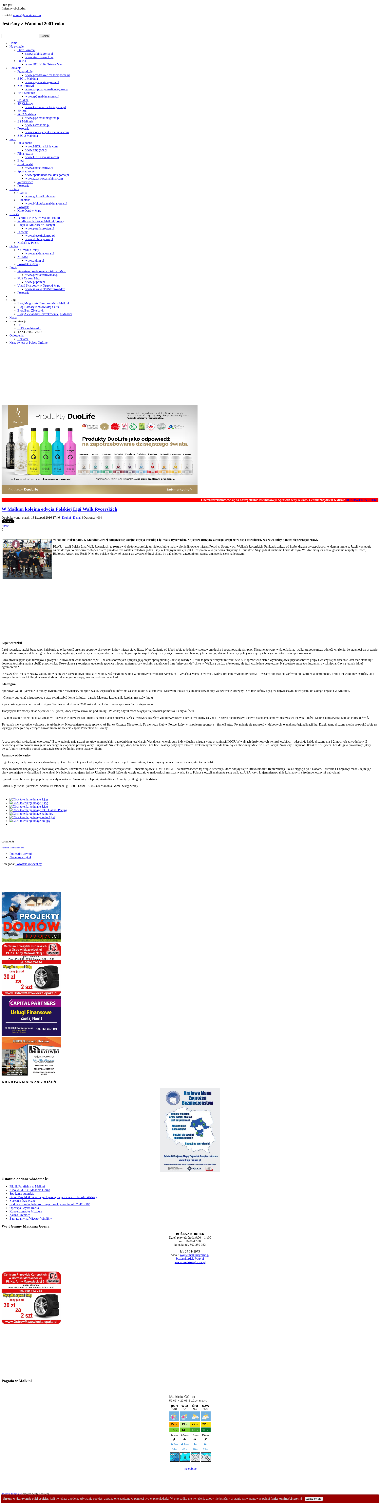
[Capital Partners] (31, 1035)
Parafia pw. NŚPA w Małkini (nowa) (40, 221)
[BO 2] (31, 1074)
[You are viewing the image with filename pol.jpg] (30, 820)
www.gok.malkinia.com (40, 196)
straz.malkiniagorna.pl (39, 53)
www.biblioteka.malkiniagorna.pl (46, 203)
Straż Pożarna (26, 50)
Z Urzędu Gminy (28, 249)
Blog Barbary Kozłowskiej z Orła (38, 307)
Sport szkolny (26, 171)
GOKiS (22, 192)
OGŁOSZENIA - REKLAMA (334, 500)
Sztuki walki (25, 164)
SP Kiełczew (25, 103)
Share (5, 526)
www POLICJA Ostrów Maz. (44, 64)
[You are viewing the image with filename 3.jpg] (29, 806)
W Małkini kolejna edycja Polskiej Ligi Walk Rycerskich (59, 509)
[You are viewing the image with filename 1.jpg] (29, 799)
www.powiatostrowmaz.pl (41, 274)
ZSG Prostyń (25, 85)
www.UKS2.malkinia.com (42, 157)
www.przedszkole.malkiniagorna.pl (47, 75)
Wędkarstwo (25, 182)
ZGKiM (22, 257)
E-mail (77, 517)
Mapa (13, 317)
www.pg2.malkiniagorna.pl (42, 118)
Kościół (14, 214)
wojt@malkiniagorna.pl (194, 1255)
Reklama (22, 339)
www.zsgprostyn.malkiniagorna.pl (46, 89)
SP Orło (22, 110)
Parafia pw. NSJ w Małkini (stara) (38, 217)
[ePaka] (31, 994)
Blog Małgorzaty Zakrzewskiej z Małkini (43, 303)
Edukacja (15, 68)
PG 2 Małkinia (26, 114)
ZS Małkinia (25, 121)
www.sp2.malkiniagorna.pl (42, 96)
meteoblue (190, 1468)
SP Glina (22, 100)
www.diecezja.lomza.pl (40, 235)
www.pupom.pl (35, 282)
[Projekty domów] (31, 940)
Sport (13, 139)
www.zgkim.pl (34, 260)
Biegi (20, 160)
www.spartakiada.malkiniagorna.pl (47, 175)
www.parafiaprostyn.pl (39, 228)
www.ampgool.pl (36, 150)
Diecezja (22, 232)
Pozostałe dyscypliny (28, 864)
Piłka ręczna (25, 153)
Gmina (14, 246)
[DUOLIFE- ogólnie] (100, 493)
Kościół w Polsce (28, 242)
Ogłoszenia (17, 335)
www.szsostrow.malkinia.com (44, 178)
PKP (20, 324)
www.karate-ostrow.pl (39, 167)
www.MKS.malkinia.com (41, 146)
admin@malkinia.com (27, 15)
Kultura (14, 189)
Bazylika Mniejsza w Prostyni (36, 225)
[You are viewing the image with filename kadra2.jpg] (32, 817)
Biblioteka (23, 200)
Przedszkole (24, 71)
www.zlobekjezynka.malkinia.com (47, 132)
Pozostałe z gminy (28, 264)
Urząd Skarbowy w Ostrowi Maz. (38, 285)
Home (13, 43)
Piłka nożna (24, 142)
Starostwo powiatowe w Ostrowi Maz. (41, 271)
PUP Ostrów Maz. (28, 278)
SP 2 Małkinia (26, 93)
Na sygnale (17, 46)
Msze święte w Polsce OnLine (29, 342)
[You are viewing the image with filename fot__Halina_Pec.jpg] (38, 810)
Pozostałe (23, 128)
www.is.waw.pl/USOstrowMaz (45, 289)
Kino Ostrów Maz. (29, 210)
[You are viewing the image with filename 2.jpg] (29, 803)
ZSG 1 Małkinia (27, 78)
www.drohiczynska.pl (39, 239)
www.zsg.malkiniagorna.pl (42, 82)
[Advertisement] (190, 375)
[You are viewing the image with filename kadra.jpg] (31, 813)
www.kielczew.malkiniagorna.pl (45, 107)
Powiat (14, 267)
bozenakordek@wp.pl (190, 1258)
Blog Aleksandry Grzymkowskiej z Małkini (44, 314)
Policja (21, 60)
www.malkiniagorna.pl (39, 253)
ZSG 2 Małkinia (27, 135)
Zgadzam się (313, 1498)
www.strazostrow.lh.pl (39, 57)
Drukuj (67, 517)
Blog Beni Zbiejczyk (30, 310)
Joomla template (12, 1494)
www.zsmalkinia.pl (37, 125)
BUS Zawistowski (29, 328)
